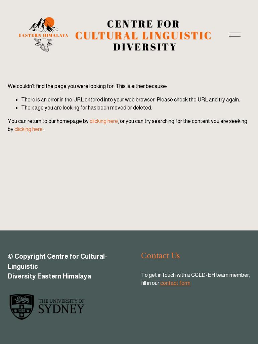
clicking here (104, 121)
